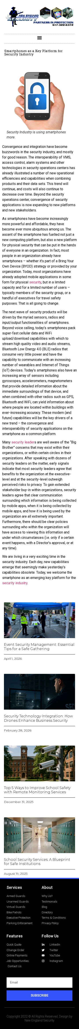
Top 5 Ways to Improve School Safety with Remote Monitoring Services (37, 790)
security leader (22, 442)
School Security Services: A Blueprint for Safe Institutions (37, 862)
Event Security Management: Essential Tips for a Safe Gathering (39, 647)
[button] (39, 37)
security (35, 282)
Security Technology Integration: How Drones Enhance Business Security (38, 718)
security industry (14, 583)
